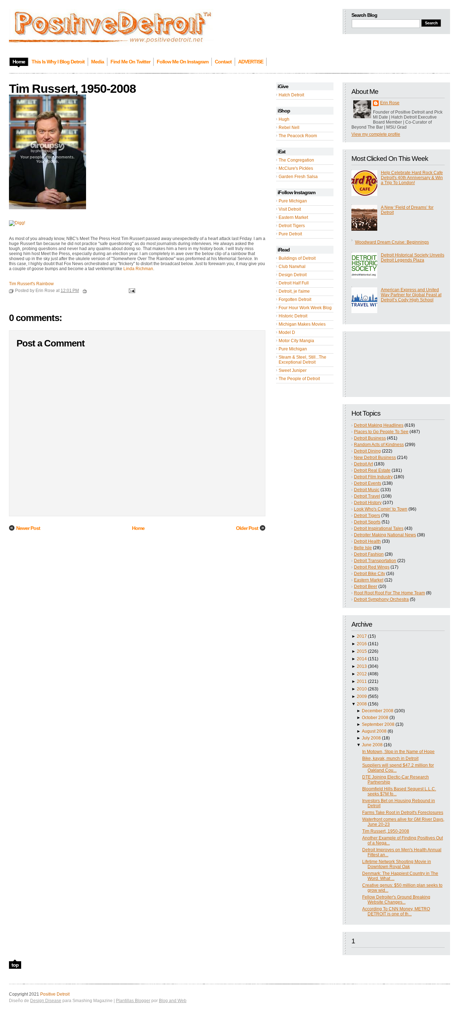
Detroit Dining (367, 451)
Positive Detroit (55, 994)
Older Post (247, 528)
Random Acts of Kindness (379, 444)
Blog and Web (172, 1000)
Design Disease (45, 1000)
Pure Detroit (290, 233)
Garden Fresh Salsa (298, 176)
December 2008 (377, 710)
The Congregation (296, 160)
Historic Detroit (293, 316)
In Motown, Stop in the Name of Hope (398, 751)
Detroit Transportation (375, 560)
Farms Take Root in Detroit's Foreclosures (402, 812)
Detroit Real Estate (372, 470)
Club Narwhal (292, 266)
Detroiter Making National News (385, 534)
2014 (362, 658)
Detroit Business (370, 438)
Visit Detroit (290, 209)
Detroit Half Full (294, 283)
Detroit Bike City (369, 573)
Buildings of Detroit (297, 258)
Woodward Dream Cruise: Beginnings (392, 242)
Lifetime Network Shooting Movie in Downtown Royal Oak (396, 864)
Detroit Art (363, 463)
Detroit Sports (367, 522)
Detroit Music (366, 489)
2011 (362, 681)
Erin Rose (389, 102)
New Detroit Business (375, 457)
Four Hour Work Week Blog (305, 307)
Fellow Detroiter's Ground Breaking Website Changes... (396, 900)
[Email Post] (131, 290)
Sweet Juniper (293, 370)
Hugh (284, 119)
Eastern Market (293, 217)
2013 (362, 666)
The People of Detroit (299, 378)
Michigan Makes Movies (302, 324)
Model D (287, 332)
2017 (362, 636)
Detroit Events (367, 483)
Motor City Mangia (296, 340)
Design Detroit (293, 274)
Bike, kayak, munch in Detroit (390, 758)
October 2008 (375, 717)
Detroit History (368, 502)
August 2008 (374, 731)
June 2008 (372, 744)
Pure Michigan (293, 200)
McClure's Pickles (296, 168)
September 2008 (378, 724)
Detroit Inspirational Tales (378, 528)
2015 (362, 651)
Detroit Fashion (369, 554)
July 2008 (371, 738)
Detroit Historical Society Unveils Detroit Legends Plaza (412, 258)
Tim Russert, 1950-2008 (385, 831)
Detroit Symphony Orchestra (381, 599)
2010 (362, 688)
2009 (362, 696)
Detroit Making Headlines (378, 425)
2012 (362, 673)
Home (138, 528)
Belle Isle (363, 547)
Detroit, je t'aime (294, 291)
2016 (362, 643)
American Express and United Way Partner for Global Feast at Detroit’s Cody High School (411, 294)
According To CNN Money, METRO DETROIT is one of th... (396, 911)
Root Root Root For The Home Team (389, 592)
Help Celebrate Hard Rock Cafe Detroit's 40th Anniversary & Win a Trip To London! (412, 177)
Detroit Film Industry (373, 476)
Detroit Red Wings (371, 567)
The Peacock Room (298, 135)
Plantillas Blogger (133, 1000)
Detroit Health (367, 541)
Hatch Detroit (291, 94)
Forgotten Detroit (295, 299)
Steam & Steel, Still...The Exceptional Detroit (302, 360)
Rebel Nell (289, 127)
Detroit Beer (365, 586)
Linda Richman (138, 268)
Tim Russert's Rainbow (31, 283)
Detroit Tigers (292, 225)
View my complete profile (375, 134)
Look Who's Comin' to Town (380, 509)
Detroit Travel (367, 496)
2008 (362, 704)
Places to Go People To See (381, 431)
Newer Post (28, 528)
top (15, 965)
